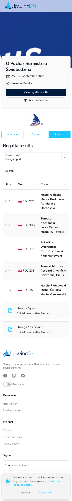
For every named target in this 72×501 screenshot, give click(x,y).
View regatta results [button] (36, 92)
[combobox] (5, 159)
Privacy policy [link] (11, 443)
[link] (20, 6)
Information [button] (12, 134)
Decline (25, 492)
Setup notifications (38, 100)
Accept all (45, 492)
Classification (12, 155)
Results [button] (59, 134)
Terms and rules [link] (12, 437)
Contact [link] (7, 430)
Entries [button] (36, 134)
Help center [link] (10, 404)
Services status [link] (12, 410)
